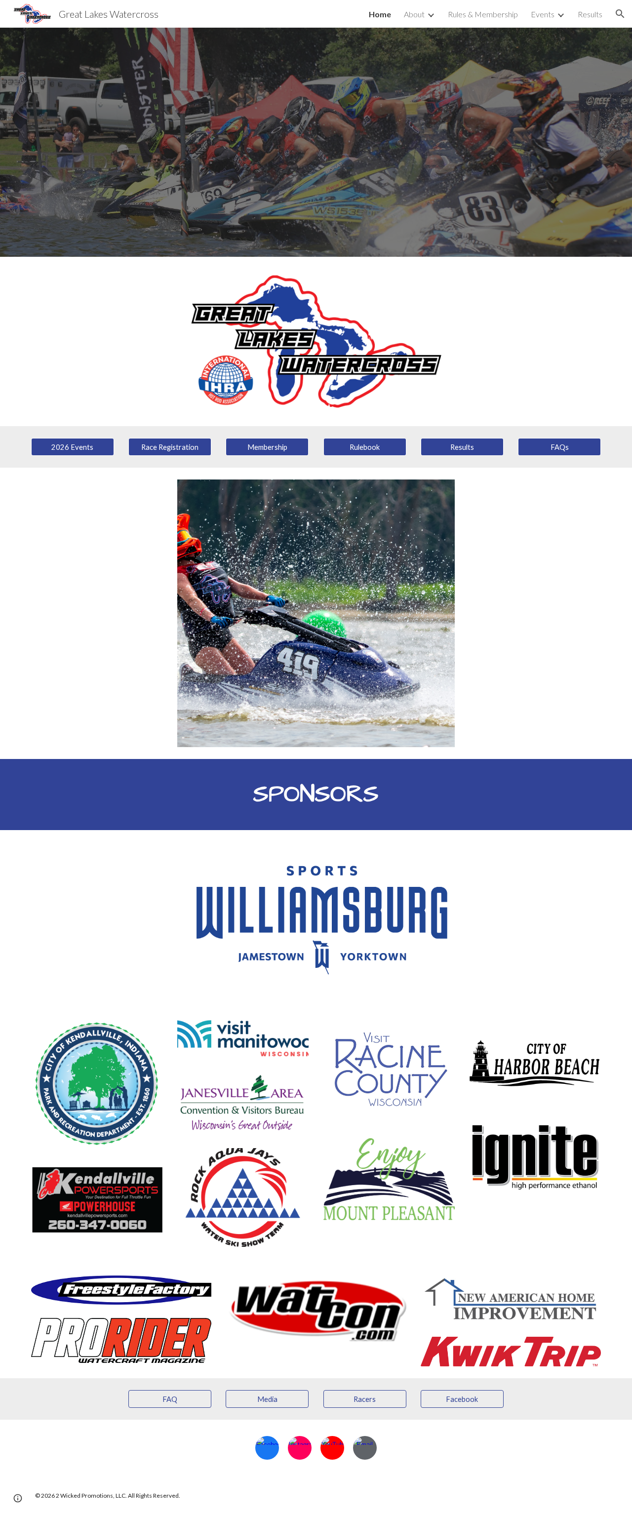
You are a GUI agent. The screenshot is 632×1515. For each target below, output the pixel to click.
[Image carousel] (316, 613)
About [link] (414, 14)
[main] (316, 794)
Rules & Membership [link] (483, 14)
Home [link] (380, 14)
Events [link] (542, 14)
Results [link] (590, 14)
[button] (620, 14)
